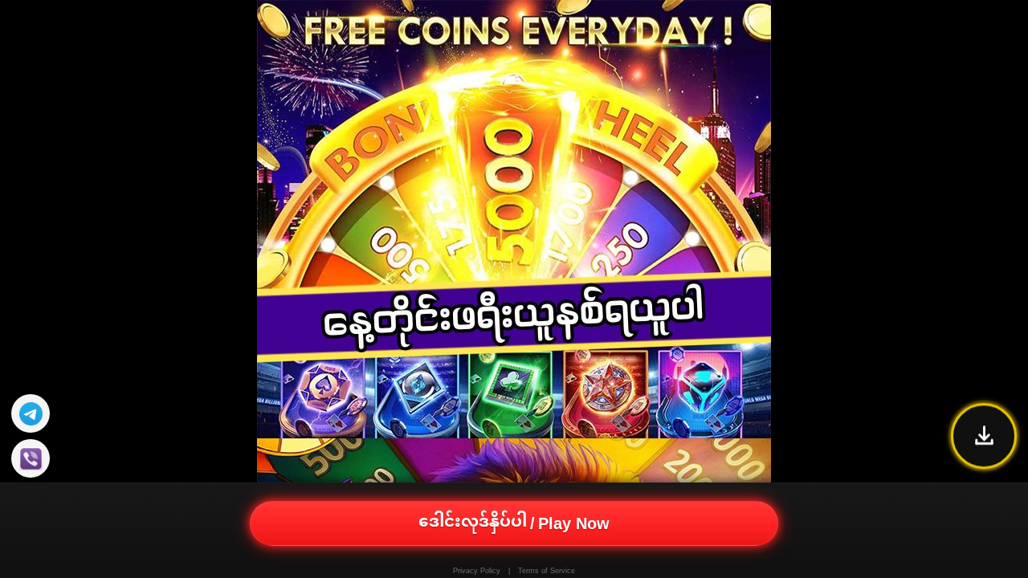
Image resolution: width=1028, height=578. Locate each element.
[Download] (984, 444)
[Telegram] (30, 413)
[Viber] (30, 458)
